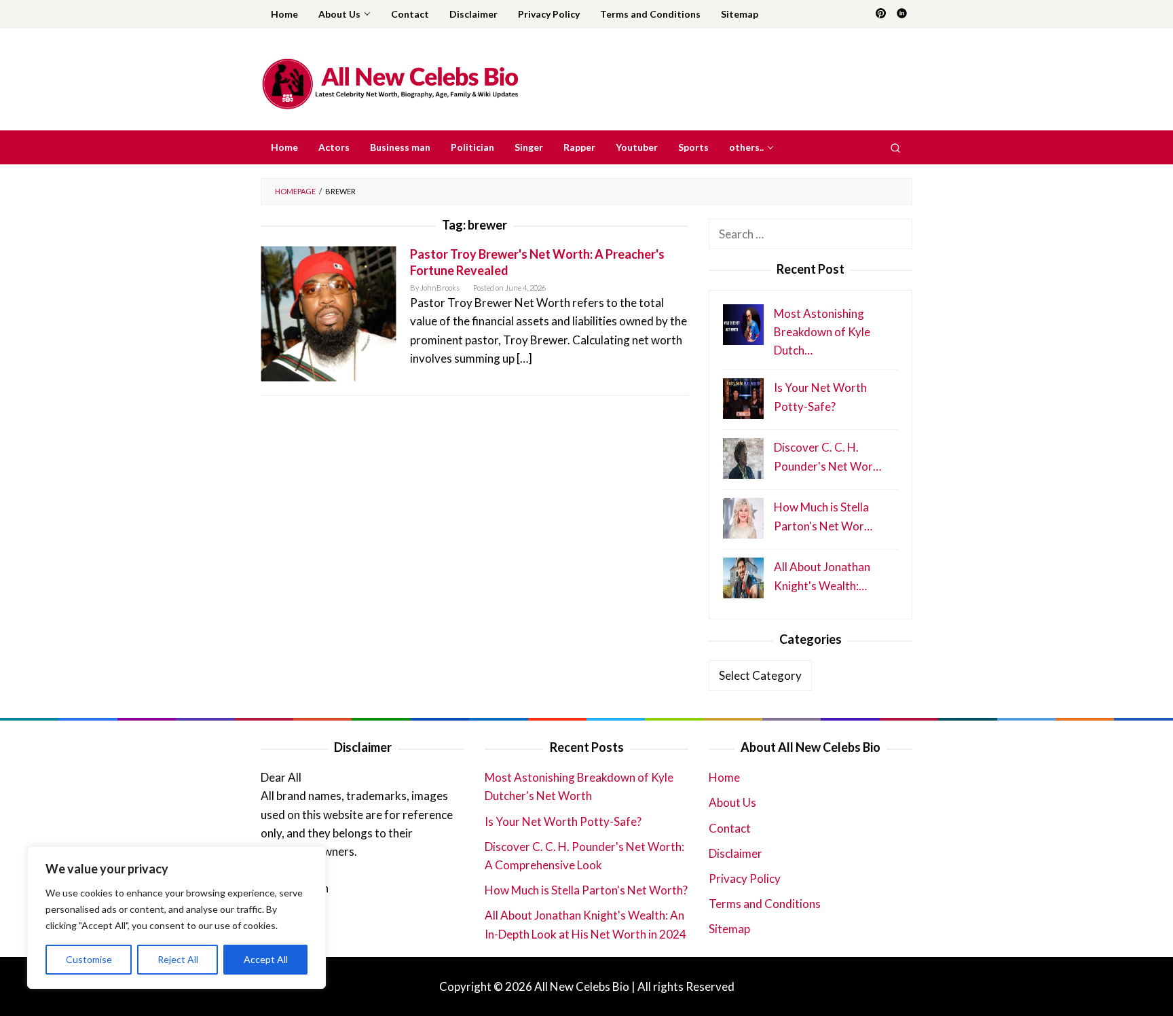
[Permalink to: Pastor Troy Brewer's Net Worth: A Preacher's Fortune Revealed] (328, 312)
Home (724, 777)
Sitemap (729, 929)
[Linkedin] (901, 14)
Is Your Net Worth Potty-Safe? (563, 821)
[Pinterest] (880, 14)
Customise (89, 959)
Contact (730, 828)
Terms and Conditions (765, 903)
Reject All (177, 959)
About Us (732, 802)
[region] (176, 917)
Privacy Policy (745, 878)
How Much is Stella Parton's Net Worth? (586, 890)
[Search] (895, 147)
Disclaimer (735, 853)
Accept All (266, 959)
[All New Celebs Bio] (390, 83)
